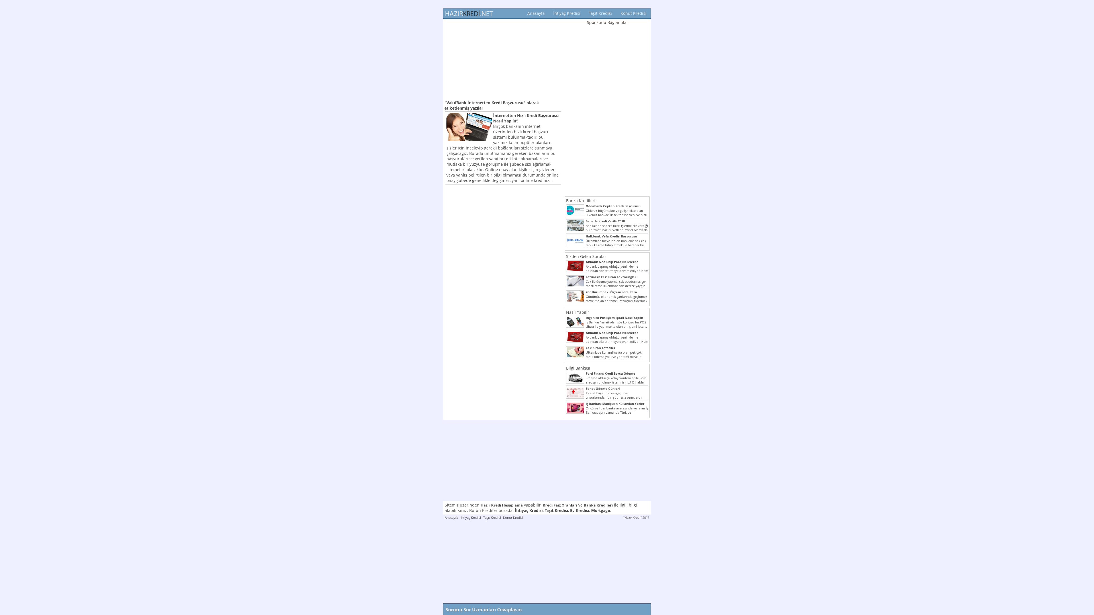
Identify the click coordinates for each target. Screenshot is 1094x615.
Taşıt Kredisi (600, 13)
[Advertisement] (503, 59)
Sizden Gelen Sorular (586, 256)
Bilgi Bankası (578, 368)
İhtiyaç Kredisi (566, 13)
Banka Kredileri (580, 200)
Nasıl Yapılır (577, 312)
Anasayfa (536, 13)
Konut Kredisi (633, 13)
